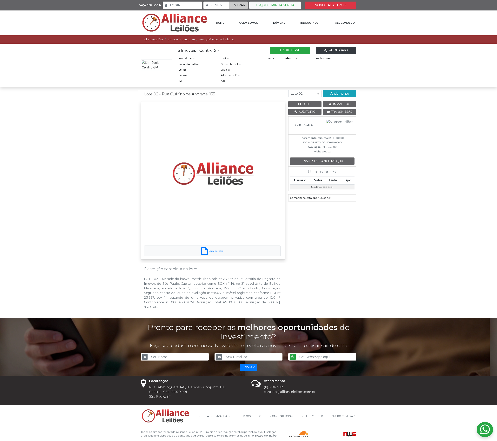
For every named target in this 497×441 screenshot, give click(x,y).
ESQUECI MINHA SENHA (275, 5)
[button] (154, 173)
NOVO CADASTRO (329, 5)
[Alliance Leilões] (175, 22)
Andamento (339, 93)
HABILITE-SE (290, 50)
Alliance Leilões (153, 39)
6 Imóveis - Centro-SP (181, 39)
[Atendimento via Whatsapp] (485, 429)
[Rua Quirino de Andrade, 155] (213, 173)
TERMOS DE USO (250, 416)
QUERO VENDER (312, 416)
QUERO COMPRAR (343, 416)
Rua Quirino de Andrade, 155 (216, 39)
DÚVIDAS (279, 22)
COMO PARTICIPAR (281, 416)
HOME (220, 22)
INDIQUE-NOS (309, 22)
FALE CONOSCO (344, 22)
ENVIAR (248, 367)
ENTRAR (238, 5)
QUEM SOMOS (248, 22)
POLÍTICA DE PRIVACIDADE (214, 416)
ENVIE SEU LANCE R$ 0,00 (322, 161)
